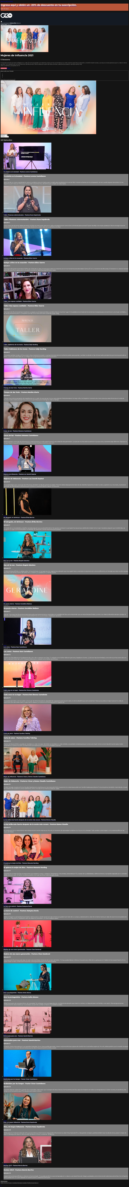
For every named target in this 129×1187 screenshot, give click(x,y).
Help (2, 1183)
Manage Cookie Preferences (25, 1183)
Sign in (19, 23)
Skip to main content (7, 1)
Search (7, 23)
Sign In (9, 24)
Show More (4, 1181)
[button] (1, 21)
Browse (3, 23)
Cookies (14, 1183)
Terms (6, 1183)
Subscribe (4, 68)
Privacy (10, 1183)
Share (8, 68)
